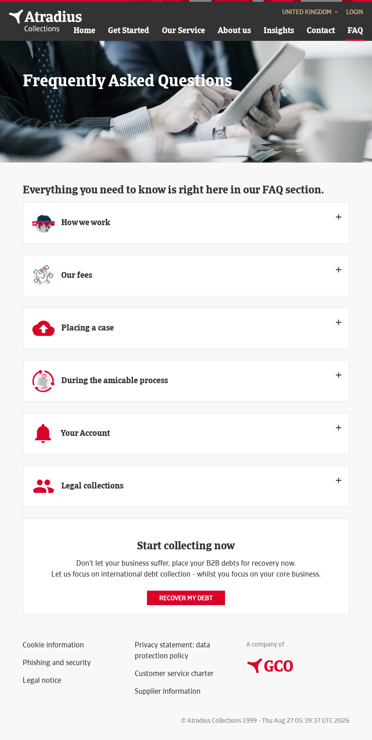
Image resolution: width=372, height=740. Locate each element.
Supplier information (168, 691)
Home (84, 30)
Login (354, 12)
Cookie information (53, 645)
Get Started (128, 30)
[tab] (186, 222)
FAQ (355, 30)
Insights (279, 30)
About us (234, 30)
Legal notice (42, 680)
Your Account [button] (84, 433)
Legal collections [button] (91, 485)
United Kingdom (307, 12)
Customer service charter (174, 673)
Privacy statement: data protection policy (172, 650)
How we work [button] (84, 222)
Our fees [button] (75, 275)
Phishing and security (57, 662)
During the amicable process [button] (113, 380)
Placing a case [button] (86, 327)
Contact (321, 30)
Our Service (183, 30)
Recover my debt (186, 598)
